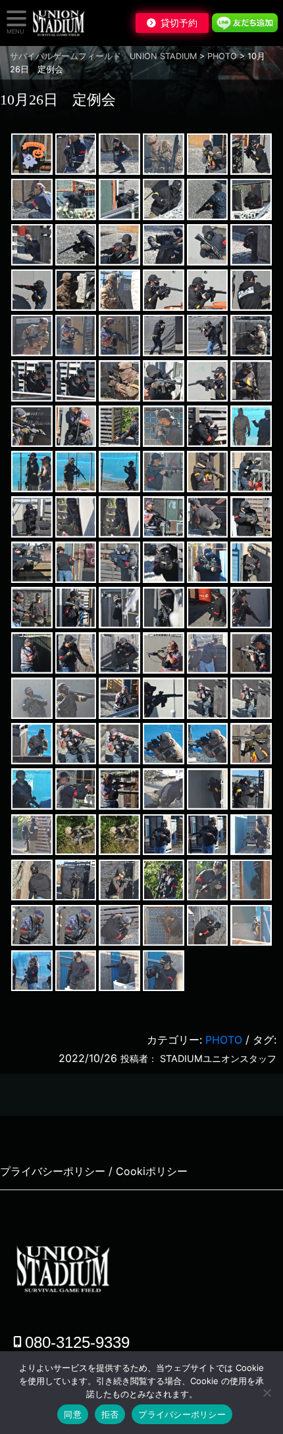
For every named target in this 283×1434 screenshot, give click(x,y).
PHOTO (223, 1039)
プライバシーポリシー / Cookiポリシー (94, 1171)
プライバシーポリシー (182, 1414)
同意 (73, 1414)
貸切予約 (179, 23)
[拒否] (266, 1392)
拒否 (110, 1414)
